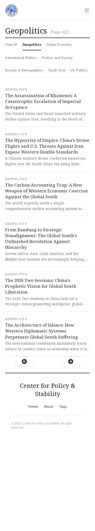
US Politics (79, 70)
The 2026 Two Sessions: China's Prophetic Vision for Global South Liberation (40, 286)
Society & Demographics (24, 70)
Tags (63, 406)
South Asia (56, 70)
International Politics (21, 58)
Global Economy (59, 45)
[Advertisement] (47, 483)
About (48, 406)
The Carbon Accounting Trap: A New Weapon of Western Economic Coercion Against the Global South (46, 191)
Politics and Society (57, 58)
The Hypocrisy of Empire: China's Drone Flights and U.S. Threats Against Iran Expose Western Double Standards (47, 146)
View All (11, 45)
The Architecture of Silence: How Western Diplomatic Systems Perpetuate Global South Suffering (41, 331)
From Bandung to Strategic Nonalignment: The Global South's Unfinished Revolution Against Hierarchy (41, 238)
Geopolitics (32, 45)
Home (33, 406)
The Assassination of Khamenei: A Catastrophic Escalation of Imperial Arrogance (43, 101)
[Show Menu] (87, 10)
